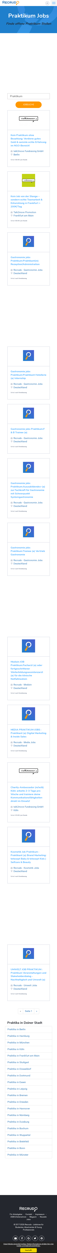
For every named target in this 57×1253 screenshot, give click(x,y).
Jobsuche (28, 104)
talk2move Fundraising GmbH (28, 151)
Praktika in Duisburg (18, 1121)
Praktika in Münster (17, 1154)
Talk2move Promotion (25, 212)
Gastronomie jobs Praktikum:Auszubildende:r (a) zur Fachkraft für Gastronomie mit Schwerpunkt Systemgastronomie (28, 490)
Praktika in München (18, 1042)
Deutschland (20, 273)
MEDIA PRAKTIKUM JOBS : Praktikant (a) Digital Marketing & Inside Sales (28, 733)
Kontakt (29, 1214)
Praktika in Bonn (16, 1148)
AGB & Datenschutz (18, 1217)
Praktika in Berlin (16, 1029)
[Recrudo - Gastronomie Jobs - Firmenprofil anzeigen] (29, 241)
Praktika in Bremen (17, 1095)
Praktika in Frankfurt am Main (23, 1055)
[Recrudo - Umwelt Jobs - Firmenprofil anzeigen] (29, 953)
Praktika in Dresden (17, 1101)
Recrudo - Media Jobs (25, 742)
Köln (16, 810)
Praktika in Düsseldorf (19, 1068)
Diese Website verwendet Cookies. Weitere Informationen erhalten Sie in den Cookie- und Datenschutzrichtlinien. (28, 1245)
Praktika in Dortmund (18, 1075)
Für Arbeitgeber (16, 1214)
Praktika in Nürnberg (18, 1115)
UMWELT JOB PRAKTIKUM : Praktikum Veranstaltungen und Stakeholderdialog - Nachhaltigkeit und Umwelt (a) (28, 974)
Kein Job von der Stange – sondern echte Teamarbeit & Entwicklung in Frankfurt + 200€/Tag (26, 201)
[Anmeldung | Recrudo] (47, 3)
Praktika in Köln (15, 1049)
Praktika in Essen (16, 1082)
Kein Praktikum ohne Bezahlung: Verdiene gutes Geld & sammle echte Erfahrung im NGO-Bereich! (28, 140)
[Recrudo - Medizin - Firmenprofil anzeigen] (29, 645)
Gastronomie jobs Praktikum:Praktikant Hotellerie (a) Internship (28, 375)
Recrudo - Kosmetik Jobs (26, 868)
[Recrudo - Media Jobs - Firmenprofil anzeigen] (29, 713)
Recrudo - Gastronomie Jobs (28, 270)
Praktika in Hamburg (18, 1036)
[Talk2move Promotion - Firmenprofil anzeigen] (29, 180)
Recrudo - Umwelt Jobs (25, 985)
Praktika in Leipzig (17, 1088)
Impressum (40, 1214)
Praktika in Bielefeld (18, 1141)
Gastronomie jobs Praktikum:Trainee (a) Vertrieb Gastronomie (28, 551)
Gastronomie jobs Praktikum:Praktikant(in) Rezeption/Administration (25, 261)
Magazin (33, 1217)
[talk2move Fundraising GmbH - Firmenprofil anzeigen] (29, 119)
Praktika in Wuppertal (18, 1135)
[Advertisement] (28, 65)
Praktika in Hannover (18, 1108)
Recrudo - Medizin (23, 684)
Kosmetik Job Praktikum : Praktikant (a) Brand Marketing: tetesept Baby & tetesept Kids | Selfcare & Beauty (28, 857)
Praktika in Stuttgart (18, 1062)
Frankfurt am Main (24, 215)
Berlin (17, 154)
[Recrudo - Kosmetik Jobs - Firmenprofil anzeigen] (29, 836)
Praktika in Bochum (17, 1128)
